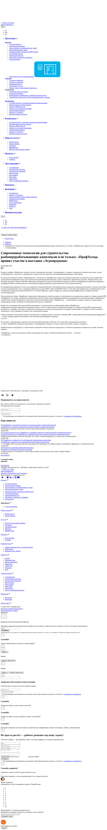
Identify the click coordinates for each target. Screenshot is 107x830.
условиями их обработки (72, 416)
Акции (7, 558)
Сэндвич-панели (15, 44)
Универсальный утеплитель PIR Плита (19, 492)
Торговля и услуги (15, 86)
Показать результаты (8, 660)
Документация (12, 163)
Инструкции (13, 173)
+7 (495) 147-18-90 (7, 23)
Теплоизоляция (14, 59)
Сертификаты (14, 167)
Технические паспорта (17, 171)
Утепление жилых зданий (18, 92)
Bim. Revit (12, 177)
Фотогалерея (13, 157)
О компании (13, 193)
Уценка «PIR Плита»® (17, 107)
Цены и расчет (6, 510)
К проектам (5, 465)
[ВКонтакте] (2, 395)
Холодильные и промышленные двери (23, 48)
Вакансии (12, 204)
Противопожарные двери (18, 50)
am (6, 32)
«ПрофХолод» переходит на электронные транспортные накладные (25, 442)
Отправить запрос (7, 692)
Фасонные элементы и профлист (21, 57)
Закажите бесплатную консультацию (14, 473)
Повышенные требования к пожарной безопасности (27, 95)
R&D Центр (13, 201)
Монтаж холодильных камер (19, 149)
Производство (6, 544)
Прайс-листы (14, 142)
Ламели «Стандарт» (16, 112)
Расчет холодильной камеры (15, 523)
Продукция (10, 38)
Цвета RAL (13, 179)
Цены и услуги (12, 138)
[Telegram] (12, 395)
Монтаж (8, 529)
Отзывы (12, 159)
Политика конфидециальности (12, 609)
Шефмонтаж (13, 147)
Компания (10, 189)
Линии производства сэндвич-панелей (23, 197)
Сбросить (5, 652)
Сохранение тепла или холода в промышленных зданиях (29, 97)
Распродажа (9, 101)
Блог (11, 208)
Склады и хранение (16, 82)
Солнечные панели (16, 54)
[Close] (4, 616)
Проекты (9, 153)
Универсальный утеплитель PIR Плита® (23, 52)
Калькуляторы (14, 144)
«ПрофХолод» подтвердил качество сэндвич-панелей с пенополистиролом (27, 427)
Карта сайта (5, 603)
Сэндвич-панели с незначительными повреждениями (28, 103)
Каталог (8, 42)
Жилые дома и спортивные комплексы (23, 88)
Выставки (8, 564)
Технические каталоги (17, 169)
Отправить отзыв (7, 816)
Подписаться (6, 414)
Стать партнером (15, 202)
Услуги (3, 519)
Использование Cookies (9, 610)
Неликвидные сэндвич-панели (20, 105)
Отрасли (8, 78)
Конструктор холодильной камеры (21, 76)
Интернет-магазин (13, 212)
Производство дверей (17, 199)
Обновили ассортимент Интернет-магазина (16, 449)
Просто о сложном (15, 195)
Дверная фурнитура (16, 56)
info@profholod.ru (7, 25)
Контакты (9, 185)
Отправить (5, 759)
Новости (12, 206)
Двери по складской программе (20, 109)
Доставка (12, 146)
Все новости (5, 455)
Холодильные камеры (17, 46)
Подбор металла (11, 527)
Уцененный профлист (17, 110)
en (6, 30)
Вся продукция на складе (18, 114)
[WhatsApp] (7, 395)
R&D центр (9, 549)
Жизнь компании (11, 562)
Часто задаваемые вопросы (18, 181)
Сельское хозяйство (16, 80)
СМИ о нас (9, 566)
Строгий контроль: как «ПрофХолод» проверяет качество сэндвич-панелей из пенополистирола (35, 434)
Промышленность (15, 84)
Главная (8, 242)
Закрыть (4, 828)
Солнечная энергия (16, 93)
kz (6, 34)
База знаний (13, 175)
